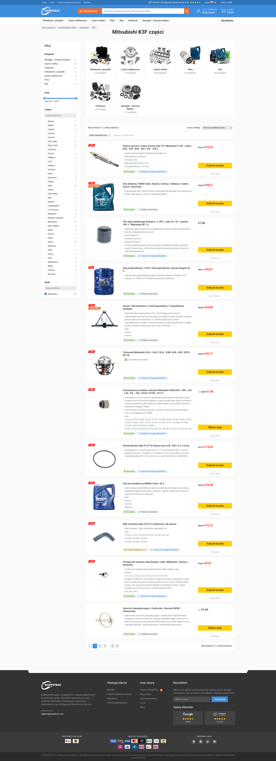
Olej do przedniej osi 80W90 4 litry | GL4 (143, 483)
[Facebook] (193, 741)
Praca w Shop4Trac (151, 690)
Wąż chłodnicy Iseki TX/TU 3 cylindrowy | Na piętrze (149, 524)
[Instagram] (200, 741)
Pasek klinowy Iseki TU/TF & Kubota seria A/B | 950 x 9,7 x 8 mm (156, 445)
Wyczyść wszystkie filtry (124, 135)
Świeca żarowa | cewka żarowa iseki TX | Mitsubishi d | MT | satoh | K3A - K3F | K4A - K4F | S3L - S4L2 (157, 147)
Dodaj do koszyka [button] (215, 165)
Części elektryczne (77, 20)
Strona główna (48, 28)
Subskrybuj (219, 699)
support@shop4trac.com (52, 714)
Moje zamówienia (148, 698)
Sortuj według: (194, 127)
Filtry (112, 20)
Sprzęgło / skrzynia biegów (156, 20)
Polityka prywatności (117, 702)
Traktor (48, 109)
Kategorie (49, 54)
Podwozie (133, 20)
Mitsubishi (84, 28)
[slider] (44, 98)
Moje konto (145, 694)
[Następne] (117, 646)
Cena (46, 92)
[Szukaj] (186, 11)
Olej (121, 20)
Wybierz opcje (215, 427)
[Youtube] (214, 741)
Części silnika (98, 20)
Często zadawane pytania (68, 2)
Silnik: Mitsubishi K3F (98, 135)
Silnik (47, 282)
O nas (51, 2)
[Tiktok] (207, 741)
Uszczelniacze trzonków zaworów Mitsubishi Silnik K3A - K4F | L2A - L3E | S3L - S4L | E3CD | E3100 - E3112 (157, 391)
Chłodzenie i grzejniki (53, 20)
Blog (44, 2)
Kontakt (87, 2)
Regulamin (112, 698)
